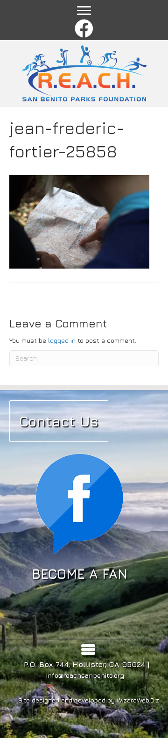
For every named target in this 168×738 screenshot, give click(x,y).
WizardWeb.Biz (138, 700)
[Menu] (84, 11)
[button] (84, 29)
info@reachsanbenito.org (85, 675)
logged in (62, 340)
